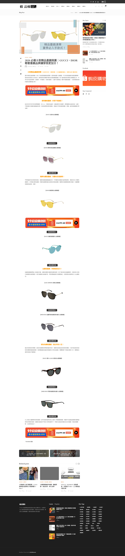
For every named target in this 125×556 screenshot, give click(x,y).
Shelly (62, 490)
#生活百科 (81, 518)
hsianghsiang (30, 66)
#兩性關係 (88, 507)
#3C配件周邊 (82, 507)
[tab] (51, 504)
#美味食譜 (81, 521)
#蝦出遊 (98, 523)
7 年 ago (22, 490)
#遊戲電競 (81, 530)
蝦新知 (84, 6)
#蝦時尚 (86, 525)
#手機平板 (100, 511)
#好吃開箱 (81, 511)
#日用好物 (94, 514)
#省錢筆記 (100, 518)
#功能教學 (94, 507)
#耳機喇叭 (100, 521)
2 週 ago (88, 46)
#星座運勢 (100, 514)
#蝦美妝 (97, 525)
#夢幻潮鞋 (94, 509)
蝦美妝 (68, 6)
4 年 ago (65, 490)
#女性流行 (100, 509)
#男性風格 (87, 518)
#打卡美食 (81, 514)
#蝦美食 (81, 528)
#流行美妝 (87, 516)
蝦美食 (73, 6)
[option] (28, 479)
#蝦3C (93, 523)
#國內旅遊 (81, 509)
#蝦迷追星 (92, 528)
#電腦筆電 (81, 532)
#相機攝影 (94, 518)
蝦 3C (58, 6)
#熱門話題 (94, 516)
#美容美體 (87, 521)
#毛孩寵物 (81, 516)
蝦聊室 (78, 6)
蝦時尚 (62, 6)
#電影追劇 (100, 530)
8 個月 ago (34, 66)
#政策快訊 (87, 514)
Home (72, 12)
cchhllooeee (85, 46)
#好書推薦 (87, 511)
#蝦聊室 (86, 528)
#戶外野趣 (94, 511)
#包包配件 (101, 507)
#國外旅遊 (87, 509)
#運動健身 (87, 530)
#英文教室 (87, 523)
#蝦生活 (92, 525)
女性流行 (27, 57)
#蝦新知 (81, 525)
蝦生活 (47, 6)
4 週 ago (57, 528)
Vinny (20, 490)
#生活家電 (100, 516)
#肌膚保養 (81, 523)
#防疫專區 (94, 530)
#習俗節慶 (94, 521)
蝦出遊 (52, 6)
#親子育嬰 (98, 528)
